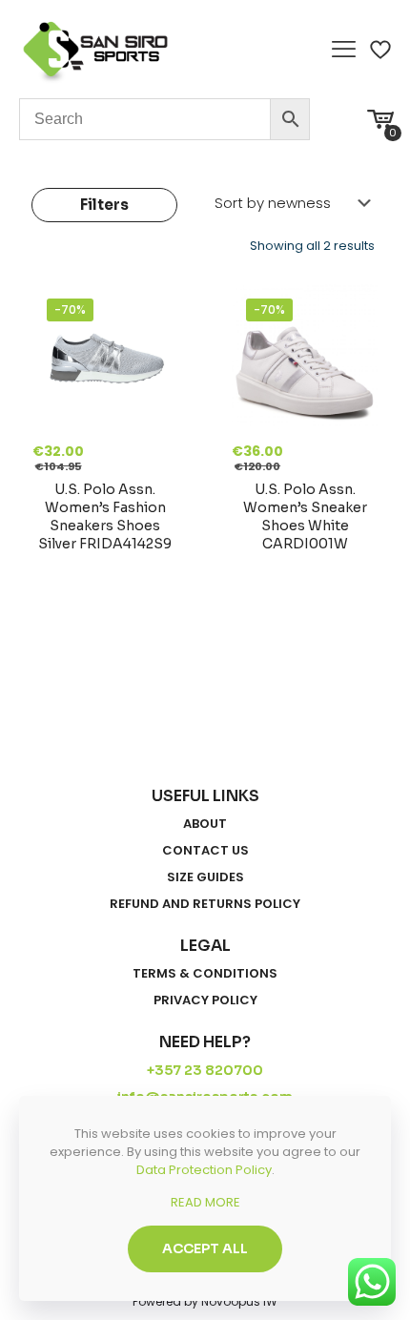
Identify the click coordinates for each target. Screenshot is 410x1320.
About (205, 824)
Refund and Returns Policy (205, 904)
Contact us (205, 850)
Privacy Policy (205, 1000)
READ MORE (205, 1202)
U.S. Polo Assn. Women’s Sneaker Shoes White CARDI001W (305, 516)
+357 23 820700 (205, 1070)
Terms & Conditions (205, 973)
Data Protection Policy (204, 1170)
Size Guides (205, 877)
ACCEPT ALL (205, 1248)
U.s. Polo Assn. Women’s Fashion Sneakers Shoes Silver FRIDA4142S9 (105, 516)
